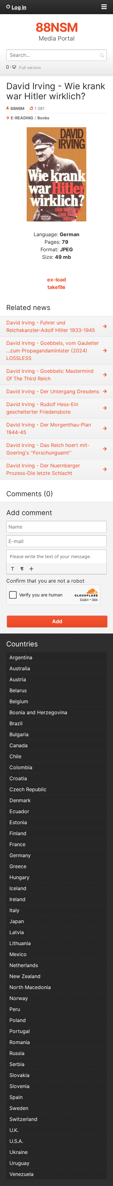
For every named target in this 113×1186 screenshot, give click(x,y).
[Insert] (31, 568)
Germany (20, 855)
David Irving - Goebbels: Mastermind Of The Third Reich (50, 375)
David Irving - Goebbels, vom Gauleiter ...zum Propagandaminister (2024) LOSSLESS (52, 350)
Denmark (20, 800)
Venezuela (21, 1174)
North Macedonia (30, 987)
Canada (18, 745)
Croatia (18, 778)
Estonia (18, 822)
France (17, 844)
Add (57, 621)
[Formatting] (12, 568)
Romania (19, 1042)
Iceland (17, 888)
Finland (17, 833)
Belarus (18, 690)
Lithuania (20, 943)
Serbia (16, 1064)
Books (43, 118)
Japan (16, 921)
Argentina (20, 657)
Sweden (18, 1108)
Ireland (17, 899)
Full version (30, 67)
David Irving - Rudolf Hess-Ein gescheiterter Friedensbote (42, 408)
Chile (15, 756)
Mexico (18, 954)
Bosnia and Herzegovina (38, 712)
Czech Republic (27, 789)
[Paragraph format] (22, 568)
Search (101, 55)
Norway (18, 998)
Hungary (19, 877)
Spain (16, 1097)
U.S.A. (16, 1141)
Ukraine (18, 1152)
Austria (17, 679)
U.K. (14, 1130)
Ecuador (19, 811)
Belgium (18, 701)
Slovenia (19, 1086)
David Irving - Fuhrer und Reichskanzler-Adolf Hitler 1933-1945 (50, 326)
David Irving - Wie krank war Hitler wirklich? (55, 91)
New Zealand (24, 976)
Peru (14, 1009)
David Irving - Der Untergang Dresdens (52, 391)
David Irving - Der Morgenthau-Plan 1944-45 (48, 428)
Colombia (20, 767)
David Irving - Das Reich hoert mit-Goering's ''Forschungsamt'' (47, 449)
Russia (16, 1053)
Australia (19, 668)
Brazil (16, 723)
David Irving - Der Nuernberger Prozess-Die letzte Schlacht (43, 469)
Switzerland (23, 1119)
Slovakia (19, 1075)
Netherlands (23, 965)
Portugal (19, 1031)
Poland (17, 1020)
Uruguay (19, 1163)
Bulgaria (19, 734)
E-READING (22, 118)
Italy (14, 910)
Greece (17, 866)
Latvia (16, 932)
